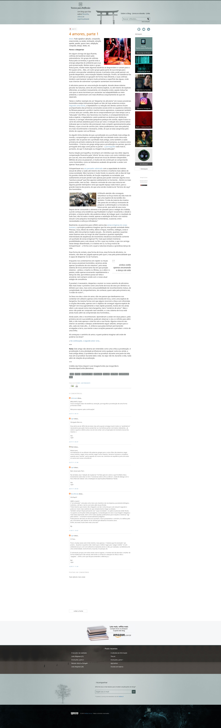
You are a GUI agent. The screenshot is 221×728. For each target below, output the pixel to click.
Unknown (74, 398)
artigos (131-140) (87, 374)
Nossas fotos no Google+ (79, 663)
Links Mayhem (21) (77, 656)
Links (148, 13)
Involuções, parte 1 (117, 660)
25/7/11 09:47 (73, 442)
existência (114, 374)
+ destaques (144, 169)
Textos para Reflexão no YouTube (143, 29)
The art (113, 656)
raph (78, 383)
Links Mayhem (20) (77, 667)
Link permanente (85, 383)
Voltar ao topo (149, 710)
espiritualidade (83, 19)
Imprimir (77, 386)
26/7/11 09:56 (73, 489)
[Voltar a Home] (80, 5)
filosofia (85, 14)
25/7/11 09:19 (73, 413)
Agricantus (114, 663)
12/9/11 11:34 (73, 566)
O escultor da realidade (79, 653)
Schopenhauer (124, 374)
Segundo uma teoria (77, 105)
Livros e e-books (138, 13)
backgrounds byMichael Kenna (144, 181)
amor (72, 374)
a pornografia (109, 146)
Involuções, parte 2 (77, 660)
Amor (71, 39)
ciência (80, 16)
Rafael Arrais (88, 713)
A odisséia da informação (119, 653)
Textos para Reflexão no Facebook (138, 29)
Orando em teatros (117, 667)
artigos (77, 374)
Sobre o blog (126, 13)
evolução (106, 374)
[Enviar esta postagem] (72, 386)
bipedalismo (98, 374)
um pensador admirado (93, 168)
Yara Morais (75, 494)
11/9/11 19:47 (73, 530)
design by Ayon (143, 177)
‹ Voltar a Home (78, 611)
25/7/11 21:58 (73, 462)
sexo (70, 377)
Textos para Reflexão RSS (148, 29)
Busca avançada (146, 21)
